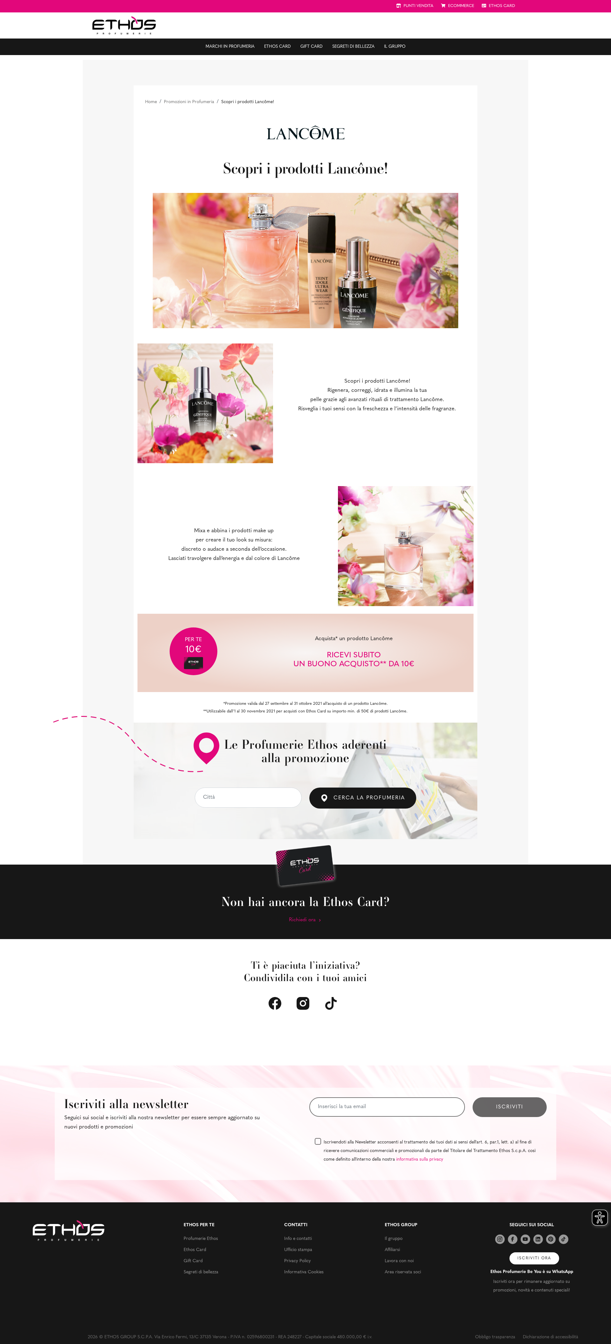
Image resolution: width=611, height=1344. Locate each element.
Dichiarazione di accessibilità (550, 1337)
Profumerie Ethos (201, 1238)
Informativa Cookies (304, 1272)
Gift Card (311, 47)
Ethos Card (277, 47)
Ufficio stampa (298, 1250)
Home (151, 102)
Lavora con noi (399, 1261)
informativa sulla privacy (419, 1159)
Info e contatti (298, 1238)
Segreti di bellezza (353, 47)
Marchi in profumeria (230, 47)
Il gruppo (394, 47)
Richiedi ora (303, 920)
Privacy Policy (297, 1261)
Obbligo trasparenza (495, 1337)
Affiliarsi (392, 1250)
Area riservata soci (403, 1272)
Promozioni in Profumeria (189, 102)
